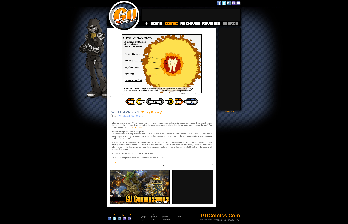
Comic (153, 219)
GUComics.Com (220, 215)
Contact (143, 216)
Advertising (166, 219)
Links (143, 219)
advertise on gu (229, 111)
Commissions (167, 218)
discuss (116, 162)
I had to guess (136, 127)
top (162, 165)
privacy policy (128, 215)
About (143, 218)
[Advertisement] (191, 15)
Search (153, 218)
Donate (179, 216)
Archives (154, 216)
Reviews (165, 216)
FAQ (142, 221)
